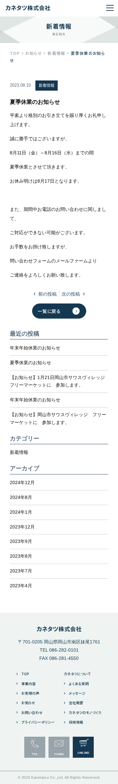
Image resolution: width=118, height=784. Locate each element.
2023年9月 (21, 541)
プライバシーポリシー (37, 722)
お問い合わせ (32, 712)
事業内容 (28, 683)
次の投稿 (71, 294)
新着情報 (46, 85)
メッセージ (77, 693)
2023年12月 (22, 526)
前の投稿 (47, 294)
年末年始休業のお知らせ (35, 347)
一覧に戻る (49, 311)
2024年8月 (21, 497)
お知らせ (28, 702)
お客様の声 (30, 693)
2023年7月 (21, 570)
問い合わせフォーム (30, 260)
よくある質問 (79, 683)
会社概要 (76, 702)
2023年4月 (21, 585)
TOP (25, 673)
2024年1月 (21, 512)
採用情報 (76, 722)
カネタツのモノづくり (85, 712)
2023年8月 (21, 556)
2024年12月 (22, 482)
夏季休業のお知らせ (30, 362)
